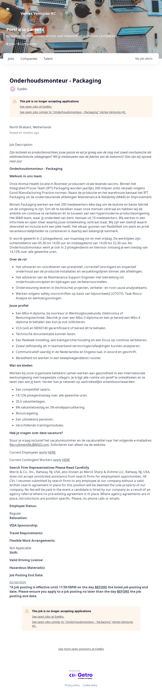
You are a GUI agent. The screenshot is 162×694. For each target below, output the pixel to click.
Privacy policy (72, 685)
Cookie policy (90, 685)
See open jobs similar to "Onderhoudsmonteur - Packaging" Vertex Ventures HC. (73, 112)
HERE (52, 452)
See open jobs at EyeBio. (36, 106)
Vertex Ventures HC (38, 13)
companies (29, 58)
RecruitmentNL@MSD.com (29, 445)
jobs (11, 58)
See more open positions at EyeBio (81, 649)
